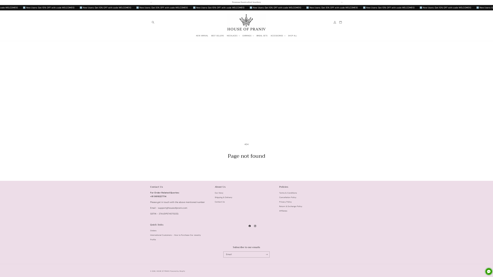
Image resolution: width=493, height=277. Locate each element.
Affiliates (283, 211)
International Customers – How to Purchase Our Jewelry (175, 235)
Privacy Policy (285, 202)
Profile (153, 240)
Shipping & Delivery (223, 197)
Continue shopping (246, 168)
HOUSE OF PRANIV (163, 271)
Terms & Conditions (288, 193)
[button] (153, 22)
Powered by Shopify (177, 271)
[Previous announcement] (151, 2)
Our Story (219, 193)
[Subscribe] (266, 254)
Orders (153, 231)
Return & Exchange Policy (290, 206)
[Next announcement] (342, 2)
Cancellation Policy (287, 197)
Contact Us (220, 202)
